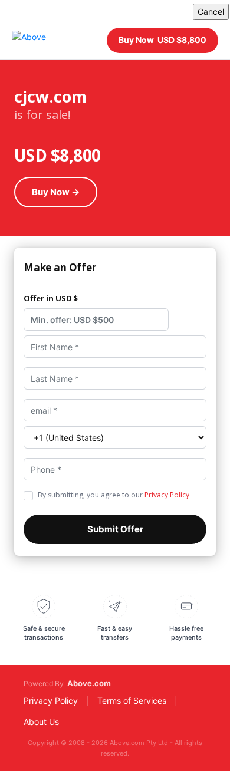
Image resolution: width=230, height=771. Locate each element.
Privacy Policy (166, 495)
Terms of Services (131, 701)
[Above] (29, 40)
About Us (41, 722)
